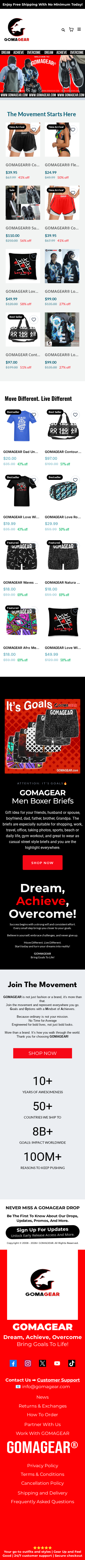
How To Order (42, 1414)
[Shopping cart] (71, 29)
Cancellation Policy (42, 1483)
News (42, 1397)
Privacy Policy (42, 1465)
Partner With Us (42, 1424)
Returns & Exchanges (43, 1406)
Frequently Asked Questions (42, 1501)
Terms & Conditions (42, 1474)
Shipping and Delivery (42, 1493)
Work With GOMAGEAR (42, 1433)
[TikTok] (71, 1363)
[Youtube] (57, 1363)
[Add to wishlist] (33, 129)
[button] (78, 29)
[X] (42, 1363)
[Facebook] (13, 1363)
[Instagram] (28, 1363)
